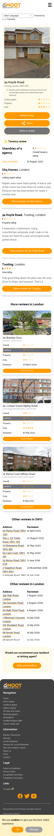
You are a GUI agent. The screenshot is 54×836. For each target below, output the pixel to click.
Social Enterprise (10, 741)
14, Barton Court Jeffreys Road (19, 474)
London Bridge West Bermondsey (14, 409)
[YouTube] (34, 796)
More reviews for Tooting (27, 288)
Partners (7, 738)
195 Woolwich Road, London (13, 627)
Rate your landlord (27, 665)
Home (6, 698)
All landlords (8, 717)
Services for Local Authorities (16, 744)
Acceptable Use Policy (13, 775)
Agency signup (9, 708)
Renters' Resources (11, 735)
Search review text (11, 724)
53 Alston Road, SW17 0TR (14, 562)
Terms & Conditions (11, 768)
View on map (27, 115)
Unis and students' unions (14, 748)
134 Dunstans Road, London (13, 605)
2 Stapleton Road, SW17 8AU (12, 570)
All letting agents (10, 714)
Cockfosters (6, 341)
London (15, 86)
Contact (6, 757)
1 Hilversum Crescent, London (14, 620)
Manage (34, 829)
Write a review (27, 131)
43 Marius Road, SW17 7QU (14, 533)
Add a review (8, 701)
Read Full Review (27, 370)
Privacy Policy (9, 771)
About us (7, 751)
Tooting (7, 86)
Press (5, 754)
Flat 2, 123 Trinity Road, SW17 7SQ (11, 540)
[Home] (11, 5)
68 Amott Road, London (11, 635)
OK (17, 829)
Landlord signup (10, 705)
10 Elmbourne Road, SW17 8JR (13, 548)
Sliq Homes (10, 169)
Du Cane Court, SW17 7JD (14, 555)
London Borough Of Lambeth (12, 477)
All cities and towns (11, 711)
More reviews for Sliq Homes (27, 201)
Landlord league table (12, 721)
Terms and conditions (11, 813)
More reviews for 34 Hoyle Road (27, 251)
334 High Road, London (11, 597)
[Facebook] (20, 796)
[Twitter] (27, 796)
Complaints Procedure (13, 778)
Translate (11, 19)
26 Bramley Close (12, 338)
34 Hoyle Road (12, 215)
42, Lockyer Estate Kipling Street (20, 406)
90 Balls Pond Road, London (14, 612)
